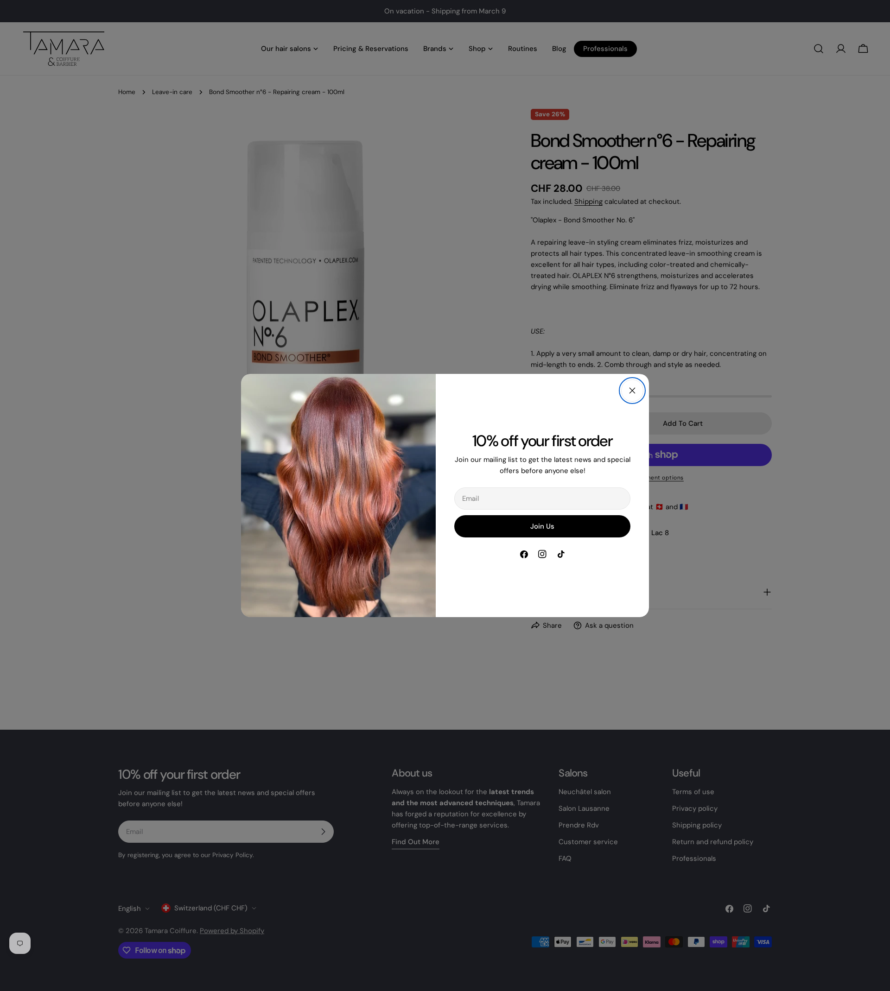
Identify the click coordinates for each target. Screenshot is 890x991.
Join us (542, 526)
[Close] (632, 390)
